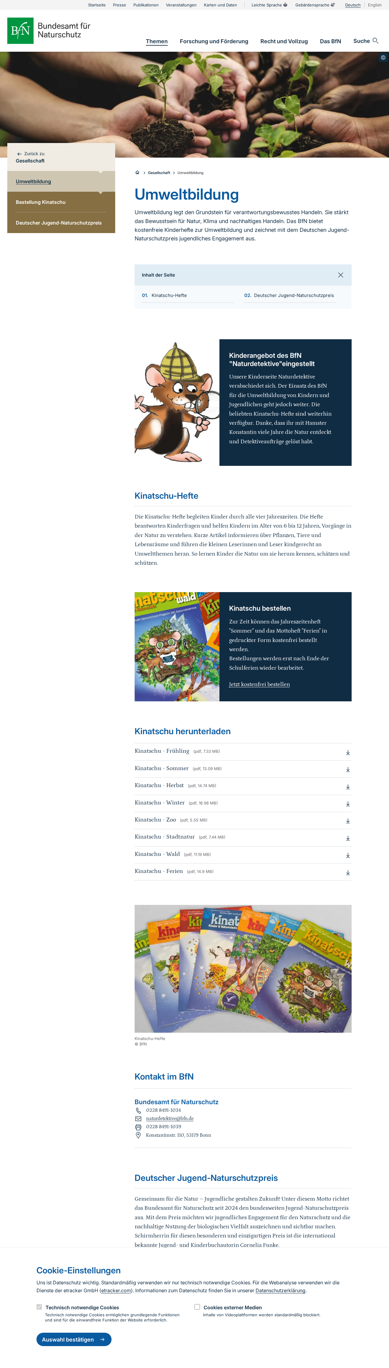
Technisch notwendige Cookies (82, 1307)
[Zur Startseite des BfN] (59, 30)
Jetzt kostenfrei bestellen (259, 684)
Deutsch (353, 4)
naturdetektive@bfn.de (170, 1118)
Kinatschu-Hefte (169, 295)
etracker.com (116, 1290)
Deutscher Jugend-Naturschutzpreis (294, 295)
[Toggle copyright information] (383, 57)
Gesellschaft (159, 172)
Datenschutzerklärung (280, 1290)
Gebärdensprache (312, 4)
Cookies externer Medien (233, 1307)
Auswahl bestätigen (68, 1339)
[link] (156, 41)
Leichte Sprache (267, 4)
